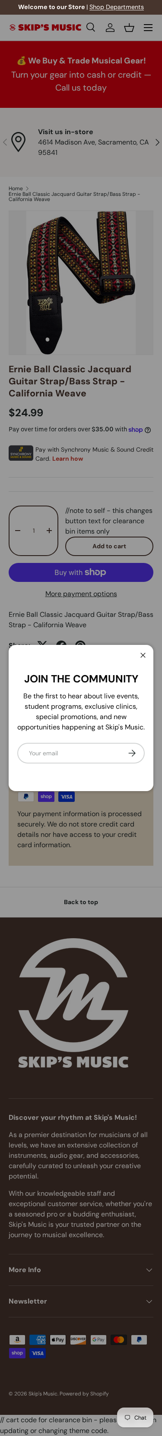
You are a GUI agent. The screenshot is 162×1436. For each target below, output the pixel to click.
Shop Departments (116, 7)
